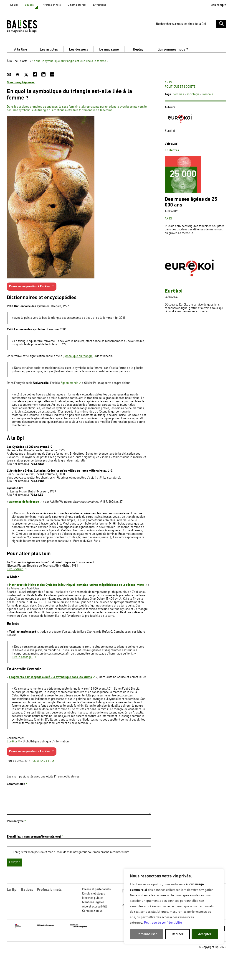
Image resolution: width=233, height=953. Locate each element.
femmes (178, 94)
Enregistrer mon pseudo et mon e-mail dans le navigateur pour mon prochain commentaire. (71, 852)
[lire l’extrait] (15, 569)
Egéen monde (69, 383)
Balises (29, 4)
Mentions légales (93, 902)
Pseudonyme (16, 821)
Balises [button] (27, 890)
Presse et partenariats (96, 889)
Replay (138, 49)
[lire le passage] (22, 657)
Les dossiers (78, 49)
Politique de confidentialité (163, 922)
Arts (24, 61)
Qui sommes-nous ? (172, 49)
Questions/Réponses (21, 82)
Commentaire (17, 784)
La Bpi (14, 4)
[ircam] (78, 926)
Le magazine (109, 49)
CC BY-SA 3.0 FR (42, 761)
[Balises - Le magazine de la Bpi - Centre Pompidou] (31, 26)
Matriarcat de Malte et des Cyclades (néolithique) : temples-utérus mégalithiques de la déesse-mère (76, 584)
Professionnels (52, 4)
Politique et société (180, 86)
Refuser (177, 934)
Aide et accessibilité (94, 906)
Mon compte (218, 5)
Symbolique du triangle (78, 356)
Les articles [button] (49, 49)
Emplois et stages (93, 893)
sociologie (193, 94)
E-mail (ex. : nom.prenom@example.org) (35, 836)
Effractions (99, 4)
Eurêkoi (12, 741)
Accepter (204, 934)
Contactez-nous (92, 911)
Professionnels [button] (49, 890)
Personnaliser (147, 934)
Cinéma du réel (77, 4)
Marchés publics (92, 898)
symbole (207, 94)
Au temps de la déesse (24, 501)
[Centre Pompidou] (45, 925)
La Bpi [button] (12, 890)
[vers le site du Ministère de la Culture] (18, 927)
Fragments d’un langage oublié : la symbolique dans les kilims (50, 677)
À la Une (20, 49)
